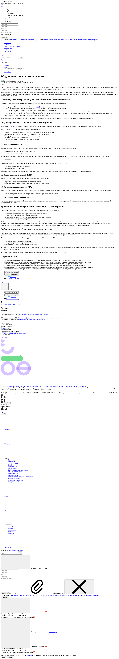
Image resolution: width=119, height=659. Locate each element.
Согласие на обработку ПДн (10, 386)
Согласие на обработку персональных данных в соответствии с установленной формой (71, 39)
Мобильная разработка (15, 480)
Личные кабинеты (12, 12)
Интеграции (12, 461)
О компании (12, 530)
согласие (29, 655)
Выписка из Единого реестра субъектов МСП (59, 386)
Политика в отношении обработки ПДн (31, 386)
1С (12, 126)
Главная (7, 429)
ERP (61, 252)
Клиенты (11, 531)
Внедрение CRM (13, 482)
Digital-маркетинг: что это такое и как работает (33, 314)
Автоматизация (13, 475)
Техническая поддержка (12, 46)
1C (7, 19)
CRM (8, 17)
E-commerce (10, 13)
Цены (6, 49)
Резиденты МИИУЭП (81, 386)
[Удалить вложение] (79, 587)
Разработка (7, 72)
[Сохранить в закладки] (2, 302)
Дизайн (10, 465)
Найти (20, 57)
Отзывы (10, 526)
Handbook (11, 533)
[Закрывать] (15, 562)
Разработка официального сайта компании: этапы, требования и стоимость (42, 318)
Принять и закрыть (6, 657)
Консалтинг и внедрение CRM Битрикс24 (31, 319)
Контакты (7, 51)
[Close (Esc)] (5, 286)
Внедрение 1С (12, 466)
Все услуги (8, 48)
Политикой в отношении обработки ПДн (24, 39)
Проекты (7, 44)
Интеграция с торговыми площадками (20, 477)
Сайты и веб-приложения (15, 15)
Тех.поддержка (13, 463)
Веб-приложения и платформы (18, 470)
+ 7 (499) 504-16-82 (7, 333)
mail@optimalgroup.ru (19, 333)
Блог (6, 510)
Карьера (10, 528)
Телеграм (13, 277)
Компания (7, 43)
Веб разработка (13, 473)
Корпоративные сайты (14, 10)
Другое (9, 21)
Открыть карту (5, 328)
